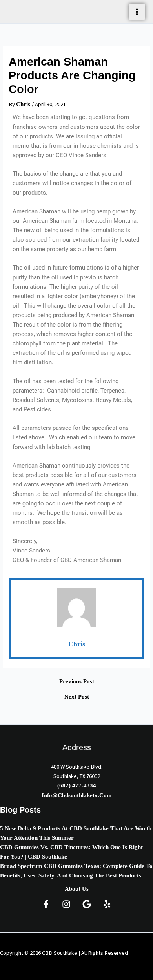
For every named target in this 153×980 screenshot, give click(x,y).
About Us (77, 889)
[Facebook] (46, 904)
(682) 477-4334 (76, 785)
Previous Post (76, 682)
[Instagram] (66, 904)
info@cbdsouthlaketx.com (77, 795)
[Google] (86, 904)
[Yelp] (107, 904)
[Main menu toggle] (137, 12)
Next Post (76, 697)
